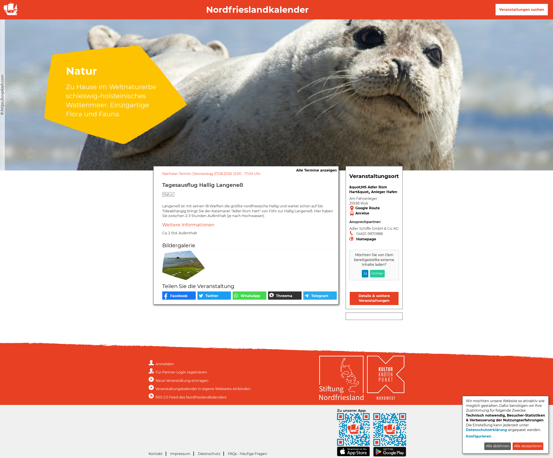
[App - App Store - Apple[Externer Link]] (353, 455)
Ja (365, 273)
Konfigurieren (478, 436)
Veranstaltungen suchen (521, 10)
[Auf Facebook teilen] (179, 295)
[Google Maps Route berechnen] (374, 208)
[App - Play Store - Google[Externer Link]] (389, 455)
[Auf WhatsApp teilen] (249, 295)
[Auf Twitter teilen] (214, 295)
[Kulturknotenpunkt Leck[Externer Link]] (385, 378)
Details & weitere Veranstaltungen (374, 298)
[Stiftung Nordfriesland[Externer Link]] (341, 378)
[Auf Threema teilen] (285, 295)
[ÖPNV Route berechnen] (374, 213)
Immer (377, 273)
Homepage (366, 239)
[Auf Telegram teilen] (320, 295)
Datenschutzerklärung (486, 430)
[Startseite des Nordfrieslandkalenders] (9, 15)
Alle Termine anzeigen (316, 170)
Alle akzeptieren (528, 446)
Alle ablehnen (498, 446)
